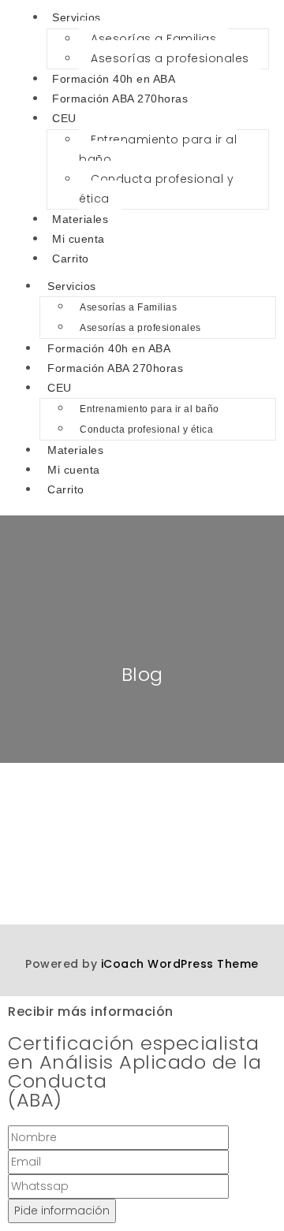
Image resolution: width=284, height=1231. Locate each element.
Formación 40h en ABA (113, 79)
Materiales (80, 219)
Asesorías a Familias (153, 38)
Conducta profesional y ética (156, 188)
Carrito (70, 258)
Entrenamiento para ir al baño (158, 149)
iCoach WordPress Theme (180, 964)
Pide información (62, 1210)
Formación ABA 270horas (120, 98)
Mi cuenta (78, 238)
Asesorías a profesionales (170, 58)
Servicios (71, 286)
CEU (64, 118)
